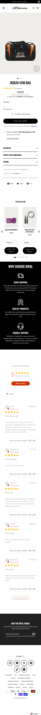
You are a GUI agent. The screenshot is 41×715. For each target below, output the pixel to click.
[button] (20, 97)
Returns (18, 687)
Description (7, 148)
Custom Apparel (13, 684)
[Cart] (37, 8)
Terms (31, 687)
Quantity (6, 102)
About (34, 675)
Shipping (14, 95)
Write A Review (21, 383)
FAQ (15, 675)
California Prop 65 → (12, 173)
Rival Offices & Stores (24, 678)
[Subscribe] (33, 634)
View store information (12, 138)
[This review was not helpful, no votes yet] (33, 440)
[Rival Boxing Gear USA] (20, 7)
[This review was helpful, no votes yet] (30, 440)
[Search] (33, 8)
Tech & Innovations (24, 675)
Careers (22, 684)
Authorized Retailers (27, 681)
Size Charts (8, 675)
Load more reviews (20, 598)
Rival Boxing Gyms (13, 681)
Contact (13, 678)
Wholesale (30, 684)
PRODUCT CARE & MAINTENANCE (12, 155)
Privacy (25, 687)
